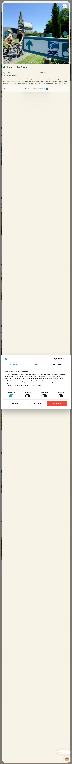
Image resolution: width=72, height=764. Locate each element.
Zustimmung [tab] (14, 364)
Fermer (65, 6)
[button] (6, 33)
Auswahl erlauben (36, 403)
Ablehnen (15, 403)
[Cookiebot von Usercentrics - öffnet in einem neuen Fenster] (55, 359)
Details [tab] (36, 364)
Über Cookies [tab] (57, 364)
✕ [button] (68, 751)
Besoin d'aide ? (62, 752)
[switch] (27, 395)
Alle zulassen (57, 403)
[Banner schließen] (66, 359)
